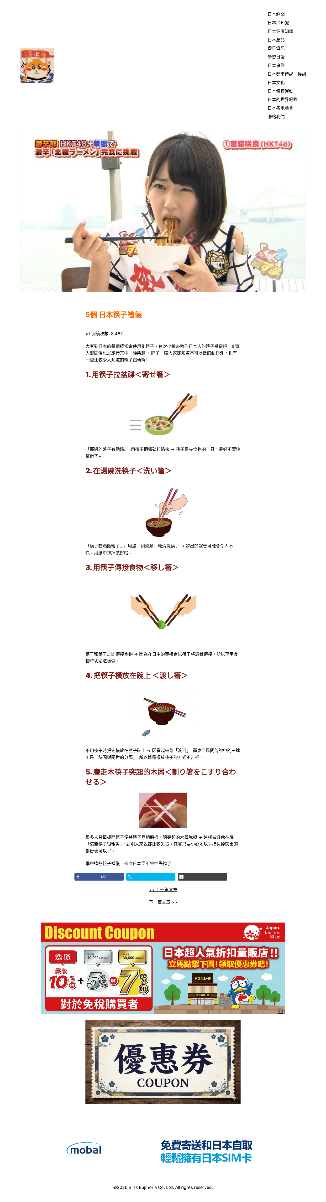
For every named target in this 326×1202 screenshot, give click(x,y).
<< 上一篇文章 (163, 889)
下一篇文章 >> (163, 902)
